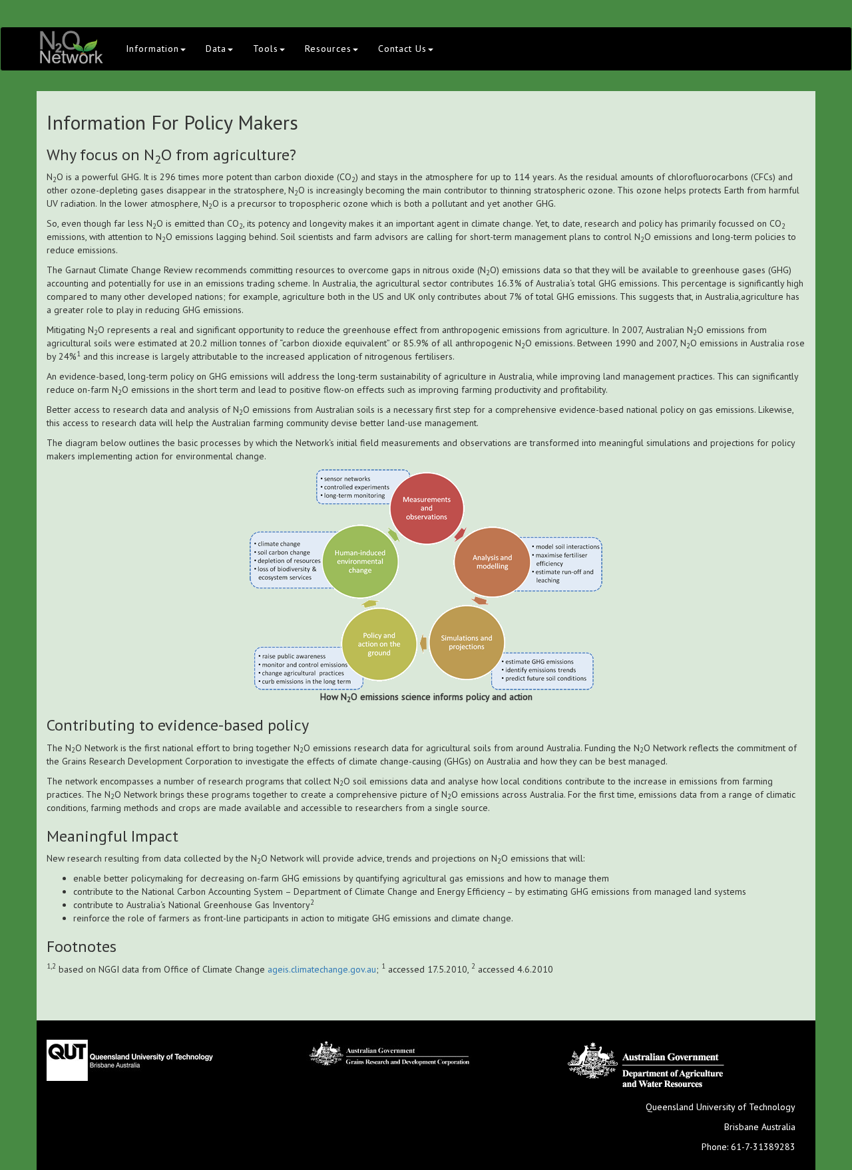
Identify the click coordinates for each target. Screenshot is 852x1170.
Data (216, 49)
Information (152, 49)
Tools (265, 49)
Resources (328, 49)
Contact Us (402, 49)
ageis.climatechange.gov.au (322, 969)
